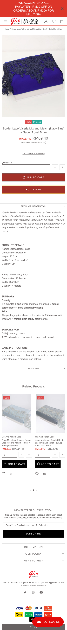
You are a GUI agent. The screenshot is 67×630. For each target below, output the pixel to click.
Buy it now (33, 189)
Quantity (7, 162)
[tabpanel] (17, 439)
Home (7, 29)
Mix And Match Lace (11, 437)
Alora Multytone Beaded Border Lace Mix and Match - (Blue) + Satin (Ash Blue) (50, 443)
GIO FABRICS (24, 21)
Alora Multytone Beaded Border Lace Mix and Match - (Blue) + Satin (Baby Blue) (16, 443)
